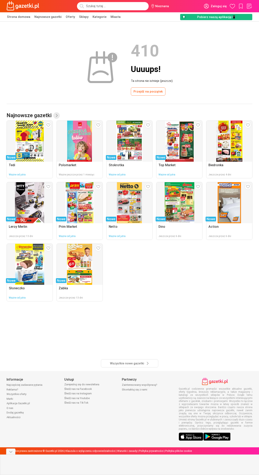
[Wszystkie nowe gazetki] (56, 115)
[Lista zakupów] (249, 6)
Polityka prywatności (151, 450)
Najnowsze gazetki (48, 17)
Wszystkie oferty (16, 394)
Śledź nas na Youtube (77, 398)
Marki (10, 398)
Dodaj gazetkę (15, 412)
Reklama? (12, 389)
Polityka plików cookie (178, 450)
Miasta (116, 17)
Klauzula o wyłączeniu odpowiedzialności (90, 450)
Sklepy (83, 17)
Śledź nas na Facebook (78, 388)
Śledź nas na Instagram (78, 393)
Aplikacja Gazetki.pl (18, 403)
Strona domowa (18, 17)
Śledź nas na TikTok (76, 402)
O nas (10, 408)
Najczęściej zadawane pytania (24, 384)
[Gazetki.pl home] (24, 6)
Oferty (70, 17)
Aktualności (13, 417)
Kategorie (99, 17)
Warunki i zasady (127, 450)
